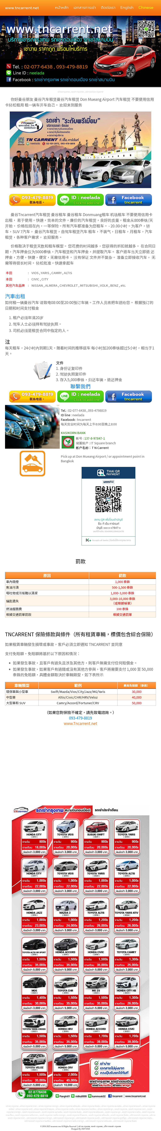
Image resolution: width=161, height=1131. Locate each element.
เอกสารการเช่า (85, 7)
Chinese (146, 7)
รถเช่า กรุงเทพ (97, 1126)
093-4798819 (97, 410)
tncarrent (84, 419)
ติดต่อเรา (108, 7)
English (126, 7)
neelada (78, 415)
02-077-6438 (77, 410)
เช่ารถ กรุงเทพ (84, 1126)
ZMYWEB (85, 1129)
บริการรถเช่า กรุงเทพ (112, 1126)
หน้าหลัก (62, 7)
